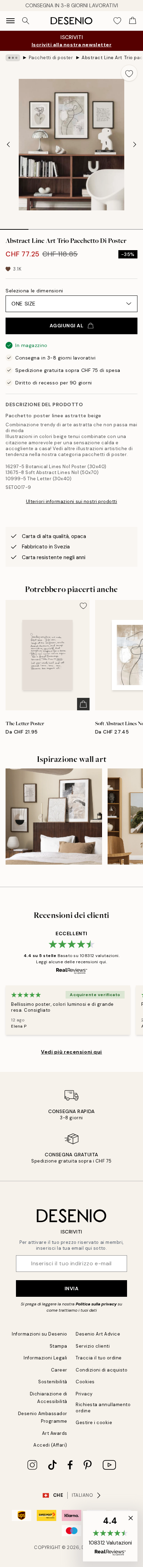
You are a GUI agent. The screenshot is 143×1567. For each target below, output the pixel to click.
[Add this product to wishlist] (129, 73)
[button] (110, 1536)
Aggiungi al (66, 325)
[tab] (14, 227)
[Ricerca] (25, 20)
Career (59, 1370)
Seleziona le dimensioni (34, 291)
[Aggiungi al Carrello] (83, 704)
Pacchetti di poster (51, 58)
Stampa (58, 1346)
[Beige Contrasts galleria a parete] (54, 816)
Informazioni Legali (45, 1358)
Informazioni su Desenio (39, 1334)
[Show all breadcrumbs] (13, 57)
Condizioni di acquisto (101, 1370)
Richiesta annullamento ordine (103, 1407)
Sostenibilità (52, 1382)
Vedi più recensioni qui (71, 1052)
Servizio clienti (93, 1346)
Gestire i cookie (94, 1422)
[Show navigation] (10, 20)
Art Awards (54, 1433)
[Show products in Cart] (132, 20)
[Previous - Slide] (8, 144)
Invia (72, 1288)
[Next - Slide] (134, 144)
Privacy (84, 1394)
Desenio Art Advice (98, 1334)
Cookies (85, 1382)
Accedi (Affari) (50, 1445)
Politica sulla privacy (96, 1304)
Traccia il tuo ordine (99, 1358)
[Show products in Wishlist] (117, 20)
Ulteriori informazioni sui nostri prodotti (71, 501)
